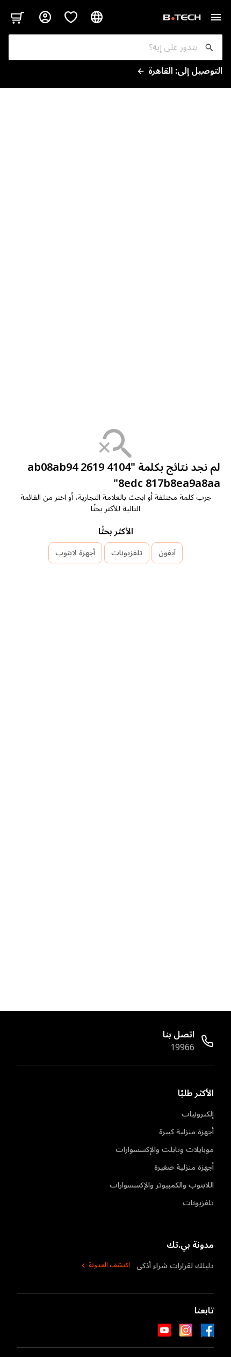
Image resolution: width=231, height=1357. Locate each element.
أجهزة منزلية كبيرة (186, 1131)
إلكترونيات (198, 1114)
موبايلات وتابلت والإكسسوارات (165, 1149)
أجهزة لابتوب (75, 553)
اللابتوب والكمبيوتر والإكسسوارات (162, 1185)
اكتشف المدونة (109, 1265)
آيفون (167, 553)
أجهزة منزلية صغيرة (184, 1167)
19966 (182, 1047)
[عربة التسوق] (17, 17)
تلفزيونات (126, 553)
